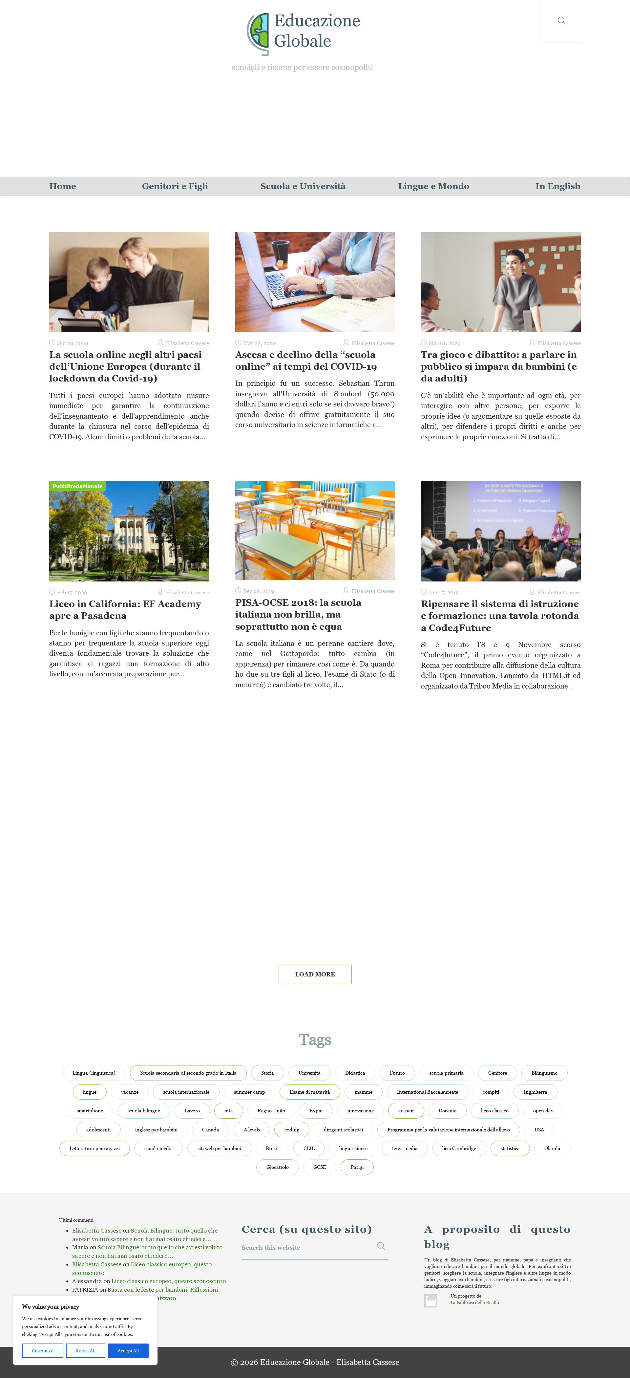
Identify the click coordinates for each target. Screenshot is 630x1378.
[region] (85, 1330)
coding (291, 1129)
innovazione (360, 1110)
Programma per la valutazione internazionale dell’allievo (449, 1129)
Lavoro (192, 1110)
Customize (42, 1351)
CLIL (309, 1148)
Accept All (128, 1351)
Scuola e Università (303, 186)
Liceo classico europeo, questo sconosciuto (169, 1281)
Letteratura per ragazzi (95, 1148)
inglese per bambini (156, 1129)
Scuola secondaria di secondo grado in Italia (188, 1073)
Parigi (357, 1167)
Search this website (271, 1247)
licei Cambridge (459, 1148)
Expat (316, 1110)
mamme (363, 1092)
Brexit (272, 1148)
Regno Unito (271, 1110)
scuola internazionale (186, 1092)
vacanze (129, 1092)
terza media (405, 1148)
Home (62, 186)
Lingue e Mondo (434, 186)
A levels (252, 1129)
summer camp (249, 1092)
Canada (210, 1129)
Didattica (355, 1073)
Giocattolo (277, 1167)
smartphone (90, 1110)
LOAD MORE (315, 974)
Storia (267, 1073)
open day (543, 1110)
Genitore (497, 1073)
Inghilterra (535, 1092)
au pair (406, 1110)
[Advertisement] (315, 127)
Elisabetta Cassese (96, 1230)
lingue (89, 1092)
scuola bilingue (144, 1110)
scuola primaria (447, 1073)
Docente (447, 1110)
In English (558, 186)
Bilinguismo (544, 1073)
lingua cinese (353, 1148)
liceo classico (495, 1110)
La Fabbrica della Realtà (475, 1302)
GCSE (319, 1167)
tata (228, 1110)
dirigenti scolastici (343, 1129)
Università (310, 1073)
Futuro (397, 1073)
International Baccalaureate (427, 1092)
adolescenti (98, 1129)
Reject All (85, 1351)
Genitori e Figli (175, 186)
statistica (510, 1148)
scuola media (158, 1148)
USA (539, 1129)
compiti (491, 1092)
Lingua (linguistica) (94, 1073)
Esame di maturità (310, 1092)
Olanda (552, 1148)
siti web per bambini (219, 1148)
